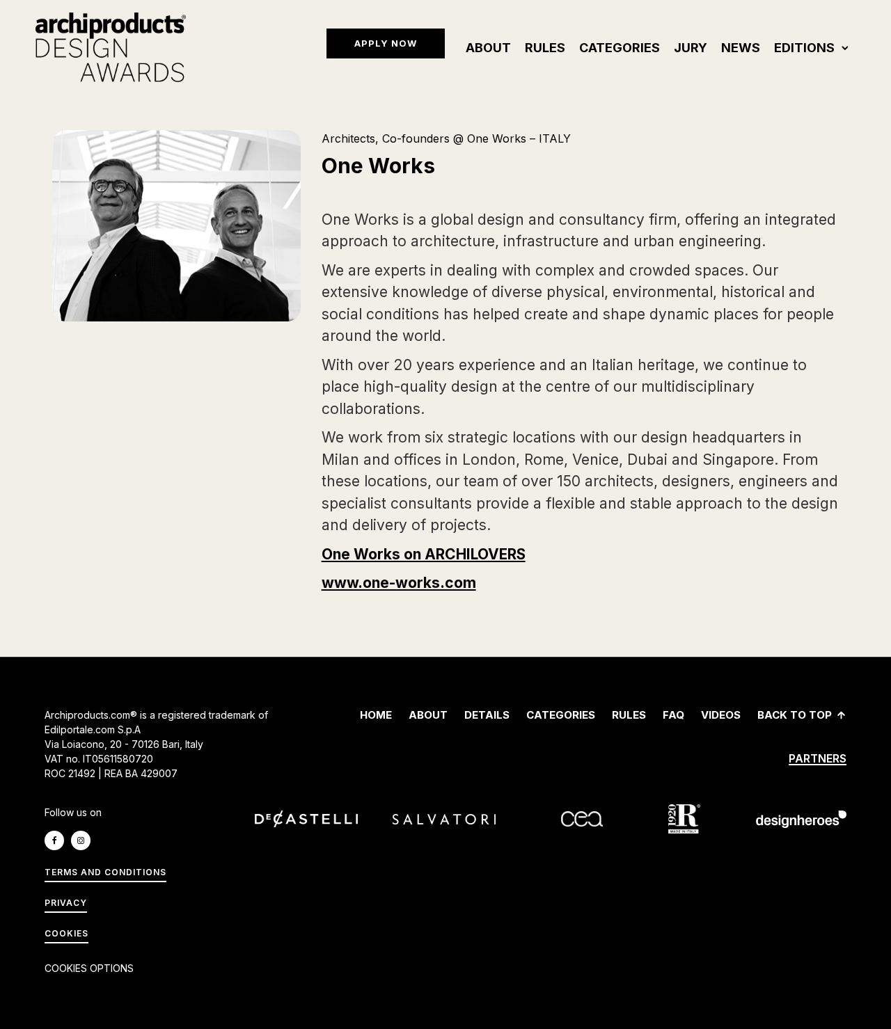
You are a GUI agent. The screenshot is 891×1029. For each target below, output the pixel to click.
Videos (721, 714)
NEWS (740, 47)
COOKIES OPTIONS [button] (89, 968)
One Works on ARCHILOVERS (424, 554)
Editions (804, 47)
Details (487, 714)
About (488, 47)
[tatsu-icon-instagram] (84, 840)
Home (376, 714)
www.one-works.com (399, 582)
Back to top (794, 714)
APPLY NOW (385, 43)
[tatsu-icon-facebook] (58, 840)
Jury (690, 47)
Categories (619, 47)
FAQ (673, 714)
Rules (545, 47)
